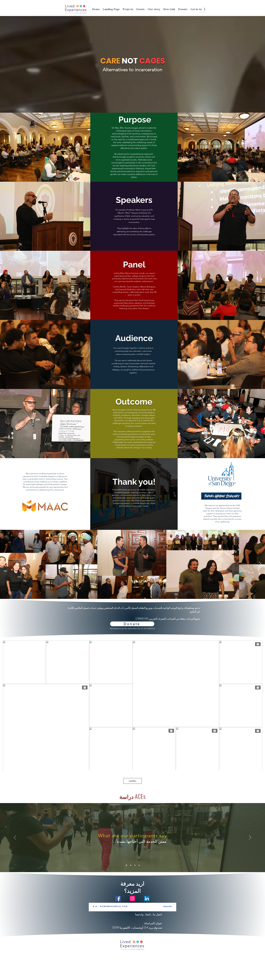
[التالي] (250, 837)
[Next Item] (260, 564)
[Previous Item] (4, 564)
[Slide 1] (126, 865)
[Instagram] (132, 898)
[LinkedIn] (147, 898)
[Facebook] (118, 898)
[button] (140, 9)
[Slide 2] (130, 865)
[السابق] (15, 837)
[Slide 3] (134, 865)
